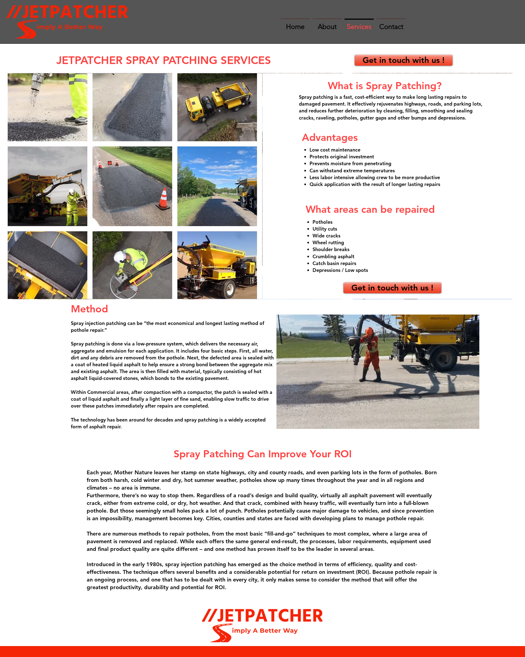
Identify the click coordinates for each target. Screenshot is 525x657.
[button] (472, 423)
